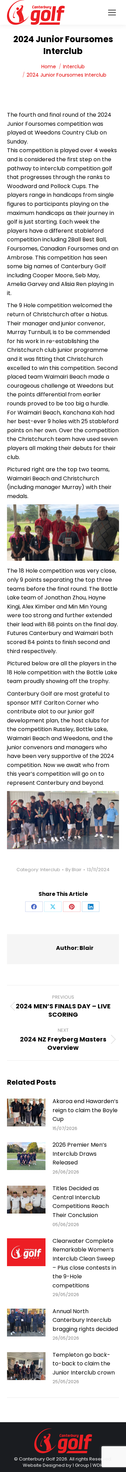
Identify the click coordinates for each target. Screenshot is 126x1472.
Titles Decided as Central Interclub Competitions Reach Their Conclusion (80, 1201)
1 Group (80, 1465)
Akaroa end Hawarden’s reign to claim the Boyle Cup (85, 1110)
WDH (97, 1465)
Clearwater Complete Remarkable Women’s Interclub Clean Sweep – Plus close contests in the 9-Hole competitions (84, 1263)
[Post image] (26, 1112)
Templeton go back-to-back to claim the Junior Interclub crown (83, 1364)
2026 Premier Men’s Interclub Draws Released (79, 1154)
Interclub (50, 869)
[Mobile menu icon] (112, 13)
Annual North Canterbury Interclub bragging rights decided (85, 1320)
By (73, 870)
